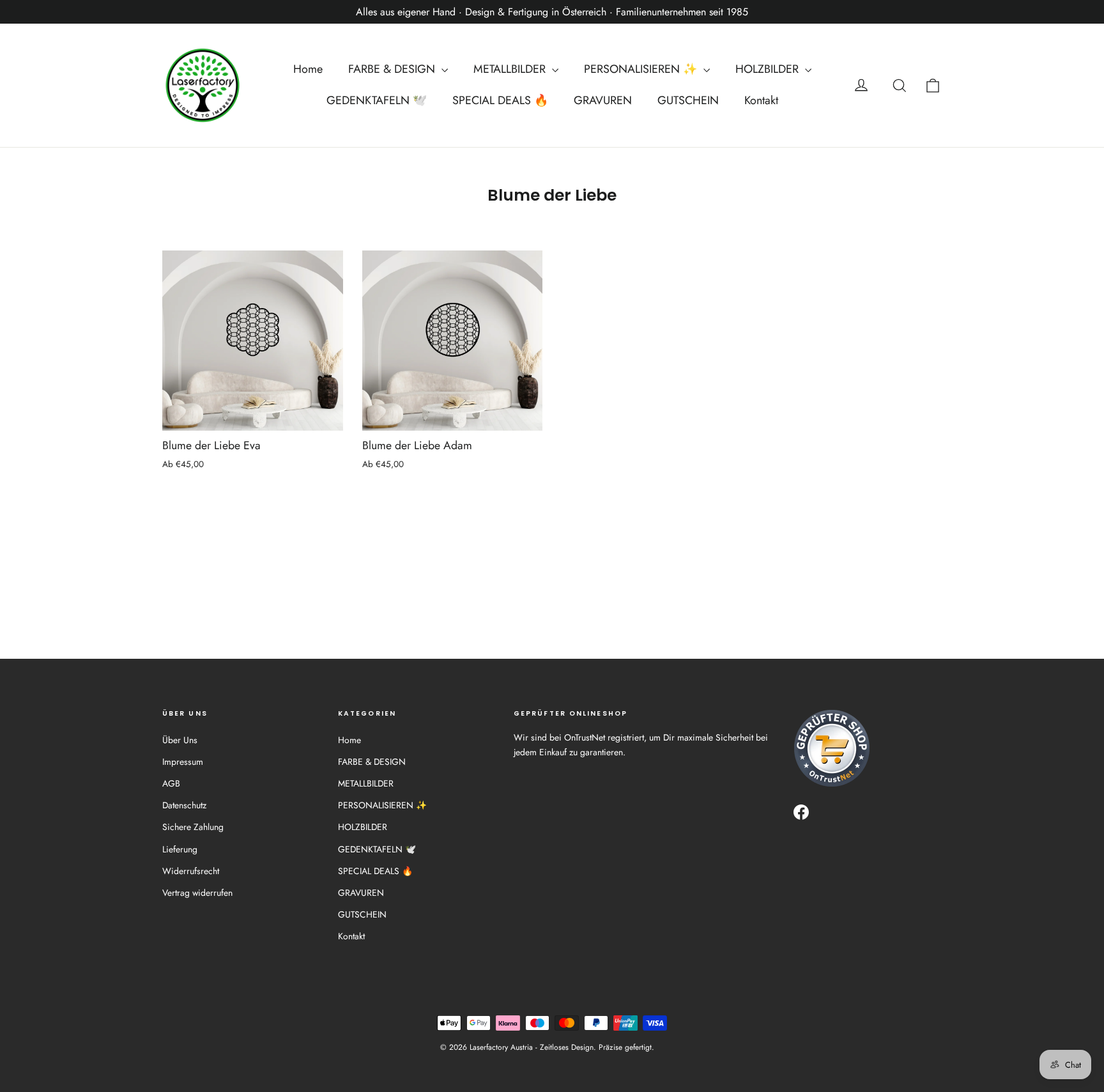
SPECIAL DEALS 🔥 (500, 100)
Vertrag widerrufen (197, 892)
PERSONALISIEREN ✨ (642, 69)
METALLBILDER (511, 69)
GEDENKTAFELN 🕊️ (376, 100)
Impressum (182, 761)
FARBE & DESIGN (393, 69)
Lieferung (179, 849)
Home (308, 69)
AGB (171, 783)
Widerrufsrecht (190, 871)
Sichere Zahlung (193, 826)
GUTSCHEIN (688, 100)
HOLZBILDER (768, 69)
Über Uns (179, 740)
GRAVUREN (603, 100)
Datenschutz (184, 805)
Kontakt (761, 100)
